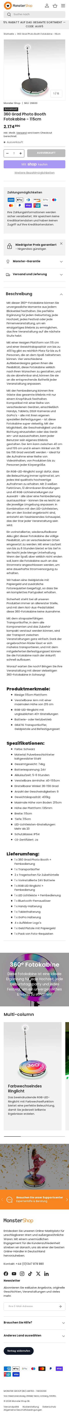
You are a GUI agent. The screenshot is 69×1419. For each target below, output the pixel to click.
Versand (21, 133)
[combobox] (34, 14)
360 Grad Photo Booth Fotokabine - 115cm (39, 34)
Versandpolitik (11, 1407)
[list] (34, 70)
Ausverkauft (46, 153)
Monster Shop (12, 103)
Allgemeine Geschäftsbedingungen (23, 1410)
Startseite (9, 34)
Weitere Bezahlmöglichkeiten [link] (35, 173)
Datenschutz (49, 1407)
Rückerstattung (31, 1407)
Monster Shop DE (21, 1401)
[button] (55, 6)
